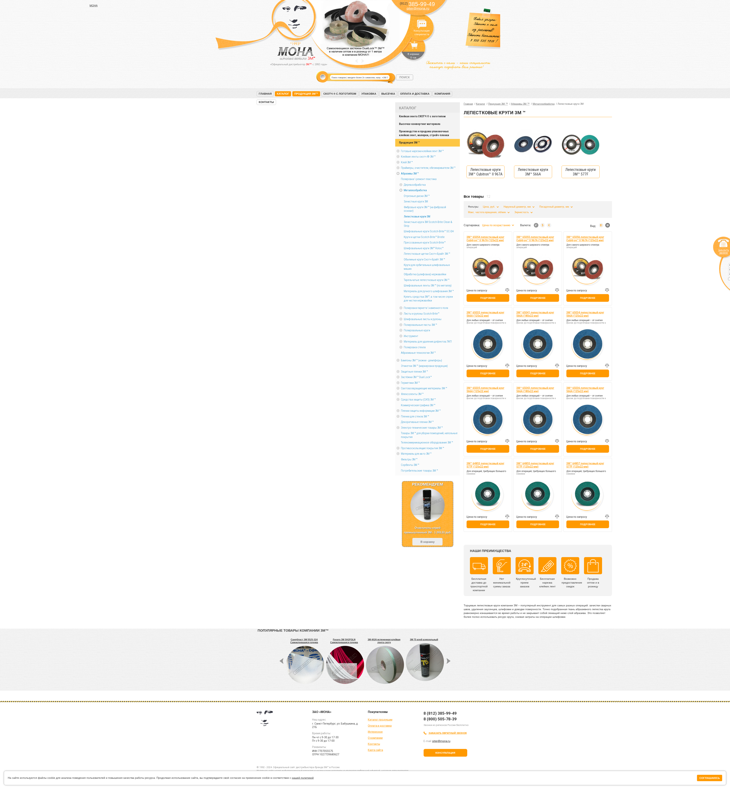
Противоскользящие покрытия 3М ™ (422, 448)
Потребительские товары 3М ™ (419, 470)
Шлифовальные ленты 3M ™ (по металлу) (427, 285)
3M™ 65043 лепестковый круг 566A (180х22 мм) (535, 389)
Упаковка (368, 93)
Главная (265, 93)
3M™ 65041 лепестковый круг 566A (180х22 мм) (535, 314)
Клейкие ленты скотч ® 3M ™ (418, 156)
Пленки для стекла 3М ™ (415, 416)
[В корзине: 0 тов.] (413, 46)
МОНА (294, 18)
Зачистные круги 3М (416, 201)
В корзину (428, 541)
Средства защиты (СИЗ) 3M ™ (418, 399)
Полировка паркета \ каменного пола (426, 308)
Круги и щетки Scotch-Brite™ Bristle (424, 237)
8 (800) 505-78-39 (440, 719)
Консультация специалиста (421, 24)
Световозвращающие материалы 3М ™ (424, 388)
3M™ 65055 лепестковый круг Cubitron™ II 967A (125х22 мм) (535, 239)
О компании (375, 737)
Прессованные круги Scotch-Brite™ (425, 242)
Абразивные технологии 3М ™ (418, 352)
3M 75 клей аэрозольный (424, 639)
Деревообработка (415, 184)
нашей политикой (303, 777)
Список (601, 225)
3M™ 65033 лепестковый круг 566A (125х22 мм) (485, 314)
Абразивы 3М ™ (410, 173)
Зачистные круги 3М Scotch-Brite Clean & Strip (428, 224)
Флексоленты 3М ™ (412, 394)
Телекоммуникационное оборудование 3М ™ (427, 442)
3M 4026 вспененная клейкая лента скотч (384, 641)
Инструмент (411, 336)
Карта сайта (375, 750)
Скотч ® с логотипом (339, 93)
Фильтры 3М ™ (409, 459)
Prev (356, 61)
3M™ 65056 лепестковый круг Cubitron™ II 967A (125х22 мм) (585, 239)
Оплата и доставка (414, 93)
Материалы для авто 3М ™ (416, 453)
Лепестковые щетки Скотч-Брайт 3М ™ (427, 253)
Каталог (283, 93)
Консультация (445, 752)
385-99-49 (417, 4)
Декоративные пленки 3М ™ (417, 422)
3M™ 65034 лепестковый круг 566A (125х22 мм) (585, 314)
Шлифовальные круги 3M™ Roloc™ (424, 248)
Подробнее (487, 298)
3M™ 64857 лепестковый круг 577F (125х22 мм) (585, 465)
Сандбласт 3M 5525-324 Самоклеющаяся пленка (304, 641)
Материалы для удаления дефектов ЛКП (428, 341)
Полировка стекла (415, 347)
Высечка (388, 93)
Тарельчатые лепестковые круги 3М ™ (426, 280)
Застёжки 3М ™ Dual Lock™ (416, 377)
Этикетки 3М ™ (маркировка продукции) (424, 366)
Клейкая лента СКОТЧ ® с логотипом (422, 116)
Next (362, 61)
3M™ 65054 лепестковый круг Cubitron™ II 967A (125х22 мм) (485, 239)
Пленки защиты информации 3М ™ (421, 410)
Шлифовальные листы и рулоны (422, 319)
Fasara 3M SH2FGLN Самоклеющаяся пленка (344, 641)
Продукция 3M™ (306, 93)
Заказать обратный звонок (447, 733)
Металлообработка (415, 190)
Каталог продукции (380, 719)
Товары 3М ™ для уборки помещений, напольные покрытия (429, 435)
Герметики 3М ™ (410, 383)
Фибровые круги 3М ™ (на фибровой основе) (425, 209)
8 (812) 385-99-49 (440, 713)
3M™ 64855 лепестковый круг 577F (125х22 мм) (535, 465)
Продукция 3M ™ (409, 142)
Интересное (375, 731)
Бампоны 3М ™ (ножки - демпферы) (421, 360)
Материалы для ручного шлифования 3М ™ (429, 291)
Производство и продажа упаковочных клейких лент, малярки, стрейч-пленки (424, 133)
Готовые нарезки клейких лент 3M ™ (422, 151)
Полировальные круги (417, 330)
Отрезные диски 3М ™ (417, 196)
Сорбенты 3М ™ (410, 465)
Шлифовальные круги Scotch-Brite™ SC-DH (429, 231)
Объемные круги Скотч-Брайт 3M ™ (424, 259)
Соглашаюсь (709, 777)
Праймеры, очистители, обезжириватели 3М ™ (428, 168)
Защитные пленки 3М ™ (414, 371)
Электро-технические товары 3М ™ (422, 427)
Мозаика (607, 225)
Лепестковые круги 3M (417, 216)
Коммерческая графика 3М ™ (418, 405)
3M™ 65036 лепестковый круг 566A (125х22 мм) (585, 389)
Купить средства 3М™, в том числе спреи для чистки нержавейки (428, 298)
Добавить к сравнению (507, 290)
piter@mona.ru (418, 8)
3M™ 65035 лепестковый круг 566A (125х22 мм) (485, 389)
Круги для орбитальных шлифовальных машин (427, 266)
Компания (442, 93)
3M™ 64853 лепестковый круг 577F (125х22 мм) (485, 465)
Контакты (266, 102)
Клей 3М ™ (407, 162)
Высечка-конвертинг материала (419, 124)
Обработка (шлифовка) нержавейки (425, 274)
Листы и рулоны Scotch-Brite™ (421, 313)
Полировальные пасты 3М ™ (420, 325)
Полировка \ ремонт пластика (418, 179)
